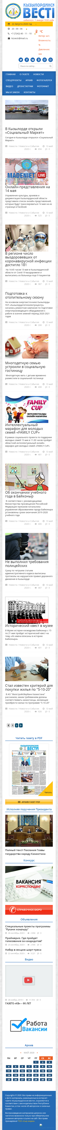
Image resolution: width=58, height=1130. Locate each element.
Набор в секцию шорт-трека (23, 949)
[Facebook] (27, 60)
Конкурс (29, 860)
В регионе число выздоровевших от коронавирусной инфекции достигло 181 (28, 259)
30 (42, 1079)
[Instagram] (50, 60)
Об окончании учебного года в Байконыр (25, 494)
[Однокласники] (38, 60)
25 (9, 1079)
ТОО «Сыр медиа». (26, 1121)
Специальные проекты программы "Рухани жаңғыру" (27, 928)
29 (36, 1079)
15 (36, 1070)
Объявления (29, 919)
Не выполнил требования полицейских (27, 563)
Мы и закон (13, 92)
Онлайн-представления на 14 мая (27, 188)
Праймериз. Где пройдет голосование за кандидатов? (23, 939)
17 (49, 1070)
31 (49, 1079)
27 (22, 1079)
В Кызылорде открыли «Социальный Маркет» (24, 130)
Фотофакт (43, 86)
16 (42, 1070)
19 (15, 1075)
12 (15, 1070)
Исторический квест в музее (29, 625)
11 (9, 1070)
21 (29, 1075)
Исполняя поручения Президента (29, 809)
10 (49, 1066)
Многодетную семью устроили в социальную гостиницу (25, 366)
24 (49, 1075)
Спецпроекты (13, 80)
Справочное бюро (29, 909)
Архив (29, 80)
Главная (10, 74)
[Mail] (44, 60)
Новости (38, 74)
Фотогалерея (44, 80)
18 (9, 1075)
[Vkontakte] (32, 60)
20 (22, 1075)
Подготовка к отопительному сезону (24, 295)
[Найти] (50, 66)
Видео (9, 86)
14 (29, 1070)
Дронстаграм (25, 86)
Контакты (29, 92)
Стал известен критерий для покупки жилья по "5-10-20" (29, 687)
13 (22, 1070)
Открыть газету (20, 751)
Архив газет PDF (30, 802)
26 (15, 1079)
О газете (24, 74)
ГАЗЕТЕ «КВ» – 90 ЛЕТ (18, 1003)
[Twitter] (21, 60)
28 (29, 1079)
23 (42, 1075)
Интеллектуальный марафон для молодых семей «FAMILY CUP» (24, 428)
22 (36, 1075)
